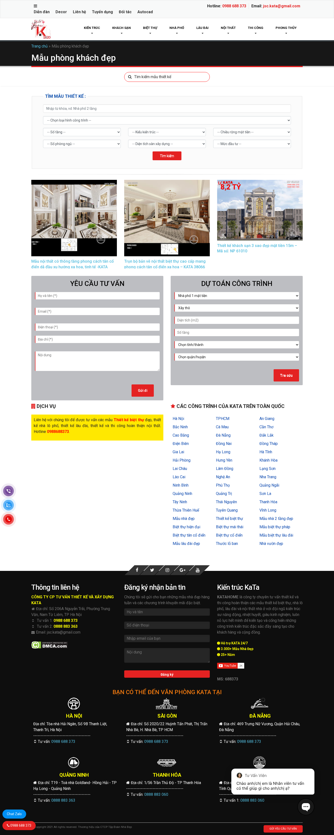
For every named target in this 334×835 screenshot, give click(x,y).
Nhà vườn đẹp (271, 543)
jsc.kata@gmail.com (281, 6)
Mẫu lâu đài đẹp (186, 543)
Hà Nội (178, 418)
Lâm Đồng (224, 468)
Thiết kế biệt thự (229, 518)
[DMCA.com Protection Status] (49, 645)
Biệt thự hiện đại (186, 527)
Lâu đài (202, 28)
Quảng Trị (224, 493)
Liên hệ (79, 12)
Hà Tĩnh (265, 452)
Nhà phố (176, 28)
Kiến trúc (92, 28)
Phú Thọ (223, 485)
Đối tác (125, 12)
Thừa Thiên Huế (186, 510)
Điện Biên (181, 443)
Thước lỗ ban (227, 543)
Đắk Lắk (266, 435)
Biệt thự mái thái (229, 527)
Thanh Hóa (268, 502)
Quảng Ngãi (269, 485)
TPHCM (222, 418)
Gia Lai (178, 452)
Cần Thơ (266, 427)
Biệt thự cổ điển (229, 535)
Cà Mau (222, 427)
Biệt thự (150, 28)
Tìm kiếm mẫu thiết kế (152, 76)
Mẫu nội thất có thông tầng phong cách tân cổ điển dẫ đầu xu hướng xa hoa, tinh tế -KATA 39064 (72, 267)
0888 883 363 (66, 626)
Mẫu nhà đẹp (184, 518)
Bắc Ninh (180, 427)
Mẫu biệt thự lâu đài (276, 535)
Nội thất (228, 28)
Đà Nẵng (223, 435)
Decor (61, 12)
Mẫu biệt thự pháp (274, 527)
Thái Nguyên (226, 502)
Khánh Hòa (268, 460)
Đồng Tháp (268, 443)
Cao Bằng (181, 435)
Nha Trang (267, 477)
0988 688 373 (234, 6)
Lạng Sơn (267, 468)
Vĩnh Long (267, 510)
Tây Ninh (180, 502)
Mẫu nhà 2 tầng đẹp (276, 518)
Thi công (255, 28)
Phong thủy (286, 28)
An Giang (266, 418)
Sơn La (265, 493)
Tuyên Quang (227, 510)
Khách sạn (121, 28)
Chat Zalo (14, 814)
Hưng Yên (224, 460)
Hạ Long (223, 452)
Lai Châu (180, 468)
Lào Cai (179, 477)
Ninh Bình (181, 485)
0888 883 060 (156, 794)
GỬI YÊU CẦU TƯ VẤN (283, 828)
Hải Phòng (181, 460)
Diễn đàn (42, 12)
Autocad (145, 12)
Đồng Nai (224, 443)
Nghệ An (223, 477)
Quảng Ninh (182, 493)
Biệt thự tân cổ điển (189, 535)
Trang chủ (39, 46)
